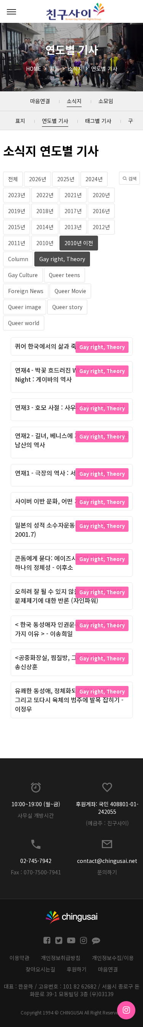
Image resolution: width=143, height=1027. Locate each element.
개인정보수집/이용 (113, 958)
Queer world (23, 323)
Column (18, 259)
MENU (11, 11)
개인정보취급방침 (60, 958)
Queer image (24, 307)
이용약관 (19, 958)
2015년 (16, 227)
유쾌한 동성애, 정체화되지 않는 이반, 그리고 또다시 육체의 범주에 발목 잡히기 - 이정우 (69, 699)
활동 (54, 68)
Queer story (67, 307)
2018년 (44, 211)
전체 (13, 179)
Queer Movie (70, 291)
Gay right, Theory (62, 259)
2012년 (101, 227)
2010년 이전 (78, 243)
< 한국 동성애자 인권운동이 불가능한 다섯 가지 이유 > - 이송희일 (69, 629)
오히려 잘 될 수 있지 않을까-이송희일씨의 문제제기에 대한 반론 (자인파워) (68, 596)
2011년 (16, 243)
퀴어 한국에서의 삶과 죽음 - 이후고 (60, 346)
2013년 (73, 227)
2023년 (16, 195)
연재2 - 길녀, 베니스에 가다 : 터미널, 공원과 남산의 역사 (72, 440)
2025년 (65, 179)
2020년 (101, 195)
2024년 (94, 179)
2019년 (16, 211)
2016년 (101, 211)
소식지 (75, 68)
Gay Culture (23, 275)
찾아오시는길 (40, 969)
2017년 (73, 211)
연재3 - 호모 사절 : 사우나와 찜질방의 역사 (70, 407)
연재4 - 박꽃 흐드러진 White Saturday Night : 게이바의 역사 (66, 374)
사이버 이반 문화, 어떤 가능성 (53, 501)
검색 (132, 178)
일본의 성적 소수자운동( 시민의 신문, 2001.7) (63, 529)
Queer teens (64, 275)
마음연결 (108, 969)
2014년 (44, 227)
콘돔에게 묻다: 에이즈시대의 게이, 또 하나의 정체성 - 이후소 (63, 562)
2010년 (44, 243)
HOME (33, 68)
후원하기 (77, 969)
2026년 (37, 179)
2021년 (73, 195)
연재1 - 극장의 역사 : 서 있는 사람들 (61, 472)
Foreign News (25, 291)
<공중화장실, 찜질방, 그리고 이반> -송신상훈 (62, 662)
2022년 (44, 195)
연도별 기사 (104, 68)
